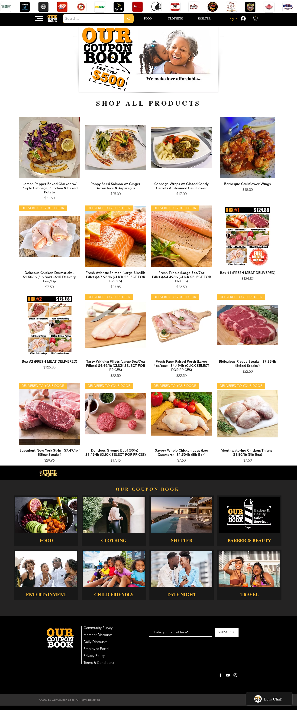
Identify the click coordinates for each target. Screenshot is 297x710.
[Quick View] (49, 147)
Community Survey (98, 627)
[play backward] (6, 7)
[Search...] (128, 18)
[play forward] (291, 7)
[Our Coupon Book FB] (220, 675)
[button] (39, 18)
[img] (46, 575)
